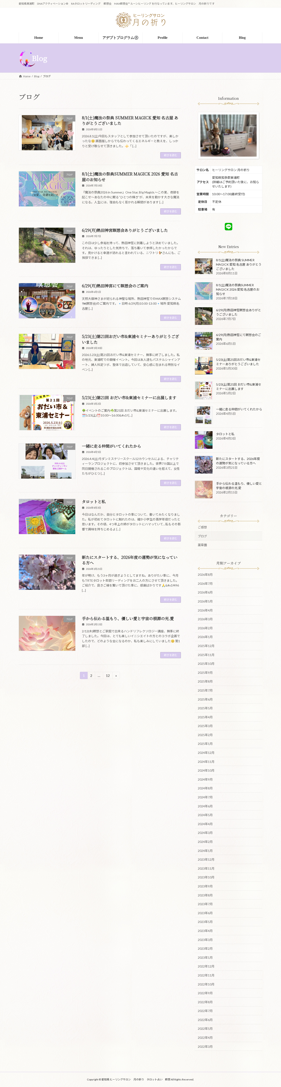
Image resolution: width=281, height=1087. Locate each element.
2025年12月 (206, 646)
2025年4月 (205, 717)
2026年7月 (205, 583)
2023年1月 (205, 957)
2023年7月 (205, 904)
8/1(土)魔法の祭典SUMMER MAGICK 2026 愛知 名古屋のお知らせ (130, 176)
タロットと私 (94, 501)
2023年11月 (206, 868)
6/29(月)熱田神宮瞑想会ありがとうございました (125, 230)
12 (108, 676)
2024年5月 (205, 815)
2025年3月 (205, 726)
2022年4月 (205, 1037)
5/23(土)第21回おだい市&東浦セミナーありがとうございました (130, 339)
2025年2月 (205, 735)
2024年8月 (205, 788)
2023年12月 (206, 859)
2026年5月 (205, 601)
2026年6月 (205, 592)
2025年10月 (206, 663)
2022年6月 (205, 1019)
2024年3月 (205, 833)
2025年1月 (205, 744)
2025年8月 (205, 681)
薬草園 (202, 545)
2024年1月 (205, 850)
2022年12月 (206, 966)
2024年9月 (205, 779)
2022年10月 (206, 984)
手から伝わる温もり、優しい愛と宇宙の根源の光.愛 (128, 618)
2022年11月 (206, 975)
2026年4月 (205, 610)
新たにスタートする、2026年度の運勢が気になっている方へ (129, 559)
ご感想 (202, 527)
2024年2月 (205, 842)
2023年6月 (205, 913)
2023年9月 (205, 886)
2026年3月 (205, 619)
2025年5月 (205, 708)
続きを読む (170, 155)
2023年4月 (205, 931)
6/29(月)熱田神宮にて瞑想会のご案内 (115, 285)
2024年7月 (205, 797)
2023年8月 (205, 895)
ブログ (202, 536)
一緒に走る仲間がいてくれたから (111, 446)
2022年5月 (205, 1028)
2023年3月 (205, 939)
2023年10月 (206, 877)
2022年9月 (205, 993)
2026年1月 (205, 637)
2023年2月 (205, 948)
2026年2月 (205, 628)
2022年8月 (205, 1002)
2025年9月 (205, 672)
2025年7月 (205, 690)
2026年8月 (205, 574)
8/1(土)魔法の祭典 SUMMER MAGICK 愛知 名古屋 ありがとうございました (130, 120)
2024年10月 (206, 770)
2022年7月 (205, 1011)
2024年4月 (205, 824)
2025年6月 (205, 699)
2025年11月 (206, 654)
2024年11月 (206, 761)
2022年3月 (205, 1046)
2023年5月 (205, 922)
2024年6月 (205, 806)
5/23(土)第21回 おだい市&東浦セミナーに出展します (129, 397)
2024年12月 (206, 752)
